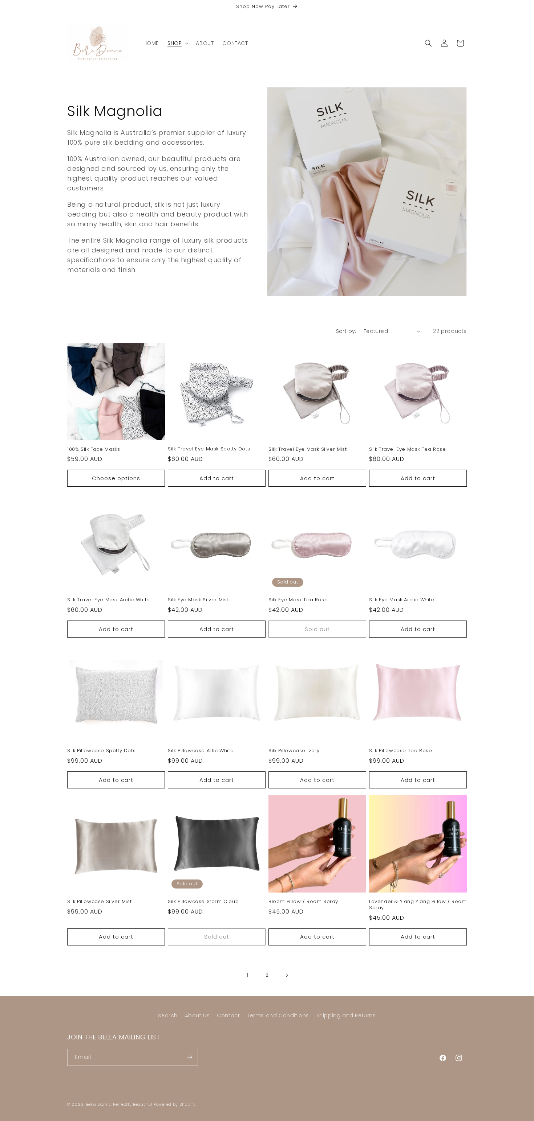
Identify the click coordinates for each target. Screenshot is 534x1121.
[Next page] (287, 975)
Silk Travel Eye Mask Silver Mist (307, 449)
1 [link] (247, 975)
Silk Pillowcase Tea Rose (400, 751)
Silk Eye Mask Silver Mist (198, 600)
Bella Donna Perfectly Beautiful (120, 1104)
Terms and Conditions (278, 1015)
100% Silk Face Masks (93, 449)
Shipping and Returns (346, 1015)
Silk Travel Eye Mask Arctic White (108, 600)
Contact (228, 1015)
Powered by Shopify (175, 1104)
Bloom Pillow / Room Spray (303, 902)
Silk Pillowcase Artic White (201, 751)
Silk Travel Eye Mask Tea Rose (407, 449)
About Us (197, 1015)
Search (168, 1015)
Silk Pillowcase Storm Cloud (203, 902)
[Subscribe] (190, 1057)
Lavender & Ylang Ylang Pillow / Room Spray (418, 905)
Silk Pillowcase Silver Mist (99, 902)
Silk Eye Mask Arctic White (401, 600)
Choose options (116, 478)
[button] (177, 43)
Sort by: (346, 331)
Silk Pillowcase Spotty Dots (101, 751)
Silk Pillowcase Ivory (294, 751)
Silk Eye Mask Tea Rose (298, 600)
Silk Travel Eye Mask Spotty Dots (209, 449)
